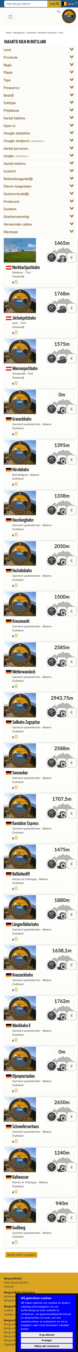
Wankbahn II (21, 1025)
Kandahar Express (25, 823)
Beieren (47, 424)
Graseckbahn (21, 419)
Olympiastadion (23, 1076)
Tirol (27, 272)
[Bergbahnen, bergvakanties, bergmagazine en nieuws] (69, 16)
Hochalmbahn (22, 570)
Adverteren (11, 1296)
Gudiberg (18, 1227)
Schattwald (18, 373)
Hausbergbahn (23, 520)
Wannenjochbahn (25, 368)
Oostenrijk (18, 276)
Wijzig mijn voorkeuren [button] (46, 1346)
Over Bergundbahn (16, 1282)
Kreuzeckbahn (22, 974)
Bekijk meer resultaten (21, 1254)
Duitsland (31, 33)
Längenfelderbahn (25, 924)
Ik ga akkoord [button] (46, 1334)
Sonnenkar (20, 772)
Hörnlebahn (20, 469)
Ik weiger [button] (47, 1340)
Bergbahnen (19, 33)
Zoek (53, 4)
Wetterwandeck (23, 671)
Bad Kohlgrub (20, 475)
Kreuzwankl (20, 621)
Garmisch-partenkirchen (26, 424)
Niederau (17, 272)
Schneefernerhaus (25, 1126)
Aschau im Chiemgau (24, 879)
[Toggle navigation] (10, 16)
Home (8, 33)
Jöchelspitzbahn (24, 318)
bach (15, 323)
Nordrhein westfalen (47, 33)
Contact (9, 1286)
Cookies (9, 1310)
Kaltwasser (20, 1177)
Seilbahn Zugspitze (26, 722)
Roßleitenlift (21, 873)
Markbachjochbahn (26, 267)
